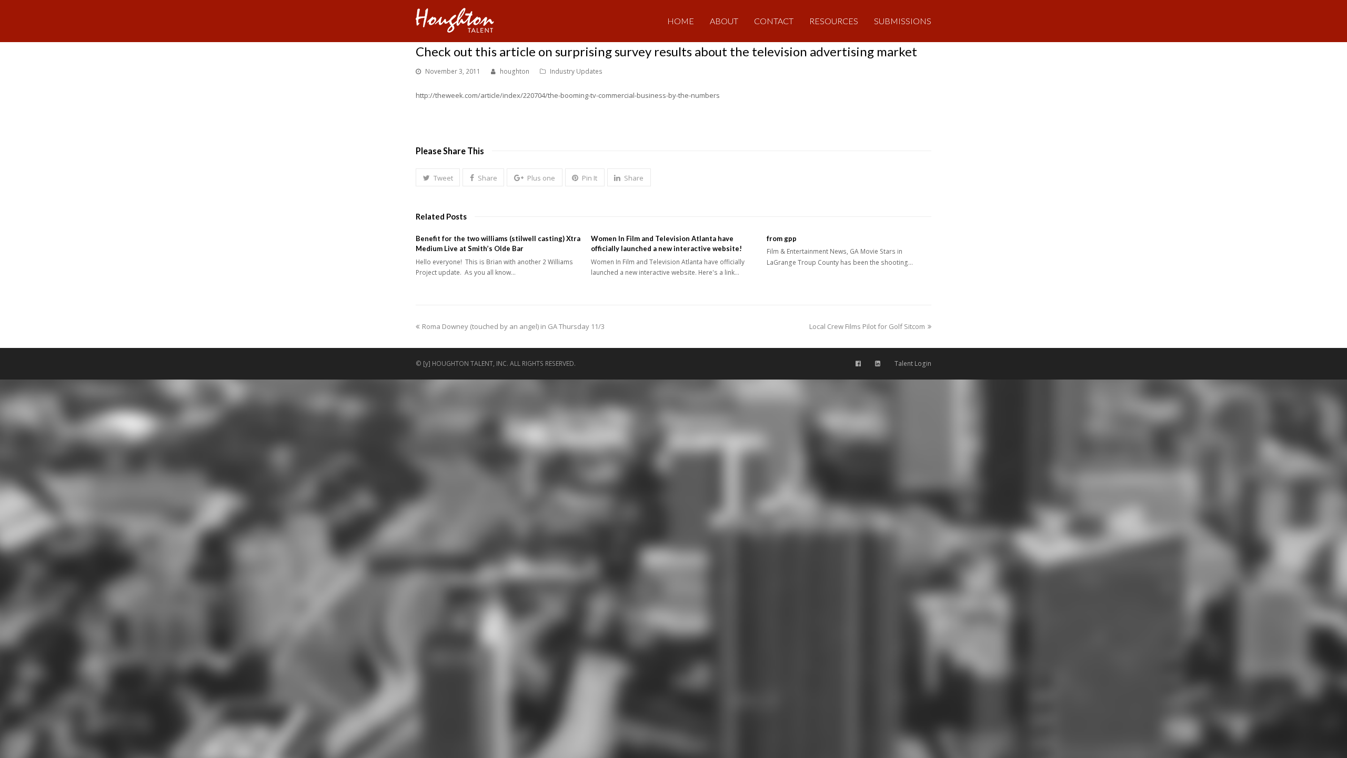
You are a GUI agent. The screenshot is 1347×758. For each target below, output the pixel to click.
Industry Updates (576, 71)
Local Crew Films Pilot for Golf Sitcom (867, 326)
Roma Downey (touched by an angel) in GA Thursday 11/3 (513, 326)
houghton (514, 71)
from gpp (782, 238)
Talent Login (912, 363)
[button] (438, 177)
